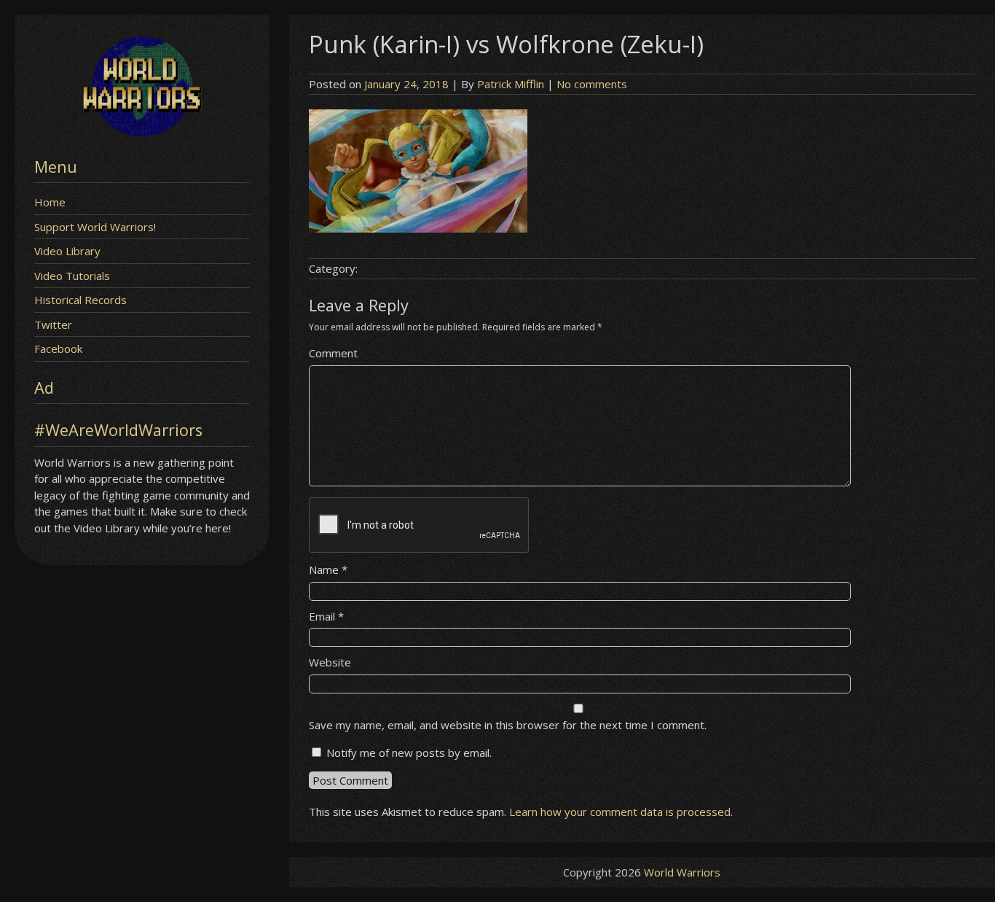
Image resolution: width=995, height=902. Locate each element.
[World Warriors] (142, 132)
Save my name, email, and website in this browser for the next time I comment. (508, 725)
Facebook (58, 348)
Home (50, 202)
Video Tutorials (72, 275)
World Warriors (682, 872)
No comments (592, 84)
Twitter (53, 324)
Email (326, 616)
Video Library (67, 251)
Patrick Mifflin (510, 84)
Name (328, 569)
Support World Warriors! (95, 226)
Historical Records (80, 299)
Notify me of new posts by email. (409, 752)
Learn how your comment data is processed (620, 811)
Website (330, 662)
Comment (333, 353)
